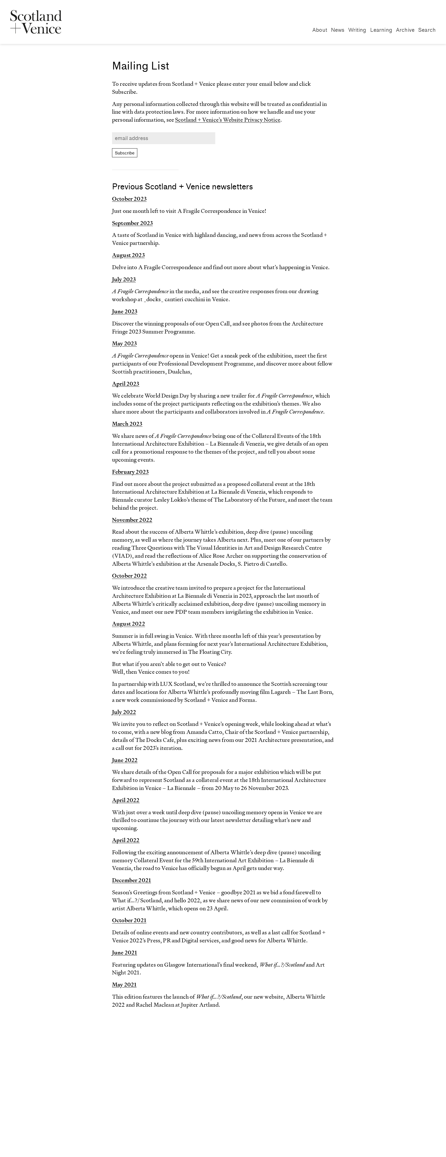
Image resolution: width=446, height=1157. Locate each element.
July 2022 (124, 712)
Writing (357, 30)
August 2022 (128, 623)
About (319, 30)
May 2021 (124, 984)
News (338, 30)
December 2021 (131, 880)
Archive (405, 30)
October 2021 (129, 920)
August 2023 (128, 255)
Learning (381, 30)
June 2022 (125, 760)
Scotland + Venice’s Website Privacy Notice (227, 119)
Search (427, 30)
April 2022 (126, 800)
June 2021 (124, 952)
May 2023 (124, 343)
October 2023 (129, 199)
